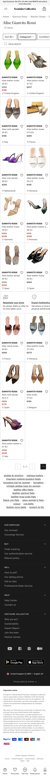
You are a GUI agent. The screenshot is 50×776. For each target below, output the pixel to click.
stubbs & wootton (13, 475)
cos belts (29, 504)
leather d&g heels (23, 489)
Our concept (11, 530)
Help (7, 595)
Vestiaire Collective (16, 614)
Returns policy (11, 558)
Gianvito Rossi (19, 16)
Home (6, 16)
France (7, 759)
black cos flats (11, 500)
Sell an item (10, 581)
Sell (7, 567)
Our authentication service (18, 553)
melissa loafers (35, 475)
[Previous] (18, 466)
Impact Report (11, 628)
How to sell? (10, 572)
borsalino (38, 482)
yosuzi (16, 504)
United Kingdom (17, 759)
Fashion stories (12, 637)
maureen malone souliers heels (23, 479)
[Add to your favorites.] (21, 77)
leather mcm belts (16, 507)
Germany (40, 759)
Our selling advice (13, 577)
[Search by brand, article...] (6, 8)
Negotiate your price (13, 302)
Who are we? (11, 619)
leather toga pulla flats (23, 496)
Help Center (10, 600)
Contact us (10, 604)
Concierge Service (14, 534)
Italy (28, 761)
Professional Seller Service (18, 585)
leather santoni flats (23, 493)
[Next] (32, 466)
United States (30, 759)
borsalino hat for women (16, 482)
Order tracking (12, 549)
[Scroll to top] (43, 466)
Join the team (11, 632)
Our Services (12, 525)
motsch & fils (36, 507)
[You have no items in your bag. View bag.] (44, 9)
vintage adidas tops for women (23, 486)
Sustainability (11, 623)
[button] (44, 9)
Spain (22, 761)
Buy (6, 544)
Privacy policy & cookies (23, 681)
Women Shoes (37, 16)
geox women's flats (33, 500)
